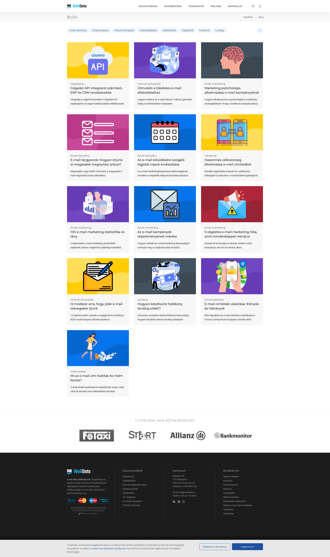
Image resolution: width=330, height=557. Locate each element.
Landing (219, 30)
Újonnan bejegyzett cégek (134, 485)
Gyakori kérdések (231, 476)
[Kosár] (253, 6)
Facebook (204, 30)
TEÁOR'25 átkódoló (131, 505)
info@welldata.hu (187, 492)
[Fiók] (260, 6)
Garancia (227, 489)
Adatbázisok (173, 6)
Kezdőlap (248, 17)
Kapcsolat (235, 6)
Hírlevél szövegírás (124, 30)
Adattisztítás (169, 30)
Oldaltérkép (228, 513)
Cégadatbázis (147, 6)
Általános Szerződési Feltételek (237, 505)
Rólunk (216, 6)
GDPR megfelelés (231, 497)
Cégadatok (188, 30)
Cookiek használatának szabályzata (107, 548)
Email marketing (78, 30)
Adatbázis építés (130, 489)
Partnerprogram (230, 485)
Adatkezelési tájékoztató (234, 501)
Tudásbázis (228, 509)
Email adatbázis (148, 30)
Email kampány (100, 30)
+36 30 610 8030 (188, 496)
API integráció (129, 497)
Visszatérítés (229, 493)
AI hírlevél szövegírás (132, 501)
